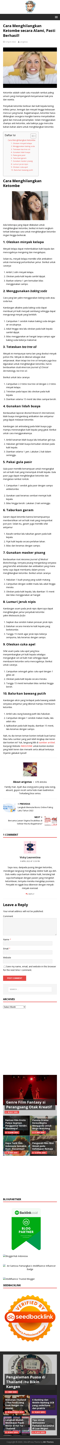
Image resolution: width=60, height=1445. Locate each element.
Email (6, 948)
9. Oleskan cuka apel (19, 167)
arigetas (24, 41)
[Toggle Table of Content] (31, 136)
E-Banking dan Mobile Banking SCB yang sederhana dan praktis (43, 1404)
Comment (8, 916)
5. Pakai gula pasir (18, 155)
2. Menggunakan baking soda (23, 146)
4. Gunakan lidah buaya (20, 152)
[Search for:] (30, 989)
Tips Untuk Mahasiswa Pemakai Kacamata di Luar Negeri (43, 1424)
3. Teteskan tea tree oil (20, 149)
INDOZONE (26, 746)
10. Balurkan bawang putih (22, 170)
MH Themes (48, 1442)
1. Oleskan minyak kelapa (21, 143)
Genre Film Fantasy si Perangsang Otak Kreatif (29, 1104)
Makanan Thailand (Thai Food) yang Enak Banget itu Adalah (15, 1404)
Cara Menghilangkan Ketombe (21, 140)
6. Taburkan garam (18, 158)
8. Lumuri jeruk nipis (19, 164)
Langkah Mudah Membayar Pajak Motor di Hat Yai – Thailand (15, 1424)
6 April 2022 (11, 41)
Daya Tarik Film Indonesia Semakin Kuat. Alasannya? (15, 1146)
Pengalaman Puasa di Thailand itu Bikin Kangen (25, 1381)
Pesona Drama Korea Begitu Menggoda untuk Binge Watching (42, 1124)
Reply (31, 894)
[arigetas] (30, 12)
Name (6, 939)
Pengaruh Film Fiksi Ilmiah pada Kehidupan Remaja (43, 1146)
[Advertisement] (30, 1042)
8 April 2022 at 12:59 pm (30, 861)
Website (7, 957)
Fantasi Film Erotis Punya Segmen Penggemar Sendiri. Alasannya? (16, 1124)
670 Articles (41, 781)
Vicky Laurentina (30, 857)
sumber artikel (47, 742)
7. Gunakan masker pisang (22, 161)
